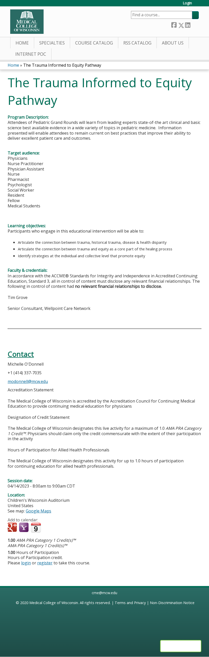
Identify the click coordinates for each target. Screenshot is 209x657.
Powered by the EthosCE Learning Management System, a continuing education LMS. (180, 646)
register (45, 563)
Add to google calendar (13, 528)
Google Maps (38, 511)
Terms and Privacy (130, 602)
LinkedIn (187, 24)
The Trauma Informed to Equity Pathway (62, 65)
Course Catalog (94, 43)
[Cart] (197, 5)
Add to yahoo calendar (24, 528)
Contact (21, 354)
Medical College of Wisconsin (53, 602)
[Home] (27, 21)
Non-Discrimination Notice (172, 602)
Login (187, 3)
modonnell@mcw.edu (28, 381)
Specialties (52, 43)
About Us (173, 43)
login (26, 563)
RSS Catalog (137, 43)
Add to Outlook (48, 528)
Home (22, 43)
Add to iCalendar (36, 527)
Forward (194, 24)
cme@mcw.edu (104, 592)
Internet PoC (30, 54)
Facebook (173, 24)
